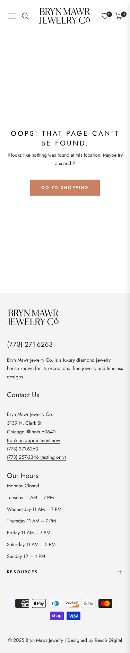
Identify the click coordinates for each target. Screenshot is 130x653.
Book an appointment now (33, 440)
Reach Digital (108, 640)
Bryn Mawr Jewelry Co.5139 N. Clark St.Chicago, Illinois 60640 (31, 423)
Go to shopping (65, 187)
